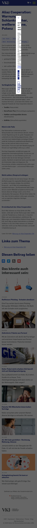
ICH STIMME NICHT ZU (18, 86)
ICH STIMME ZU (18, 75)
